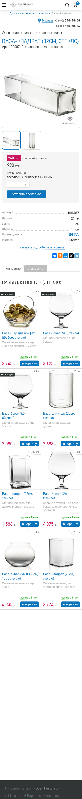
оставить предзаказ (26, 194)
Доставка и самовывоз (23, 13)
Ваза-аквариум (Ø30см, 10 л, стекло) (20, 576)
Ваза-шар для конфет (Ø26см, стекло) (18, 335)
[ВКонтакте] (54, 255)
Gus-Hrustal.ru (46, 788)
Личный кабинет (61, 13)
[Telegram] (76, 255)
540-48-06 (67, 20)
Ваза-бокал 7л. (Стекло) (61, 333)
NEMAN (73, 234)
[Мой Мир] (65, 255)
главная (12, 33)
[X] (71, 255)
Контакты (44, 13)
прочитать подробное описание (40, 247)
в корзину (29, 363)
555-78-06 (68, 26)
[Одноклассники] (60, 255)
